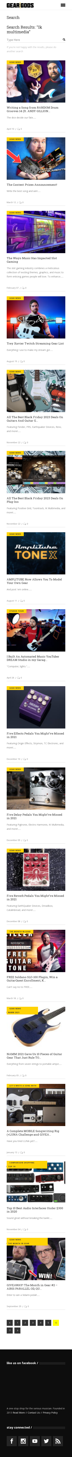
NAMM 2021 (14, 1012)
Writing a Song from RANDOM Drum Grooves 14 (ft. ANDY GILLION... (32, 109)
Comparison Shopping (21, 1163)
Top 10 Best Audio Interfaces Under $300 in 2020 (35, 1210)
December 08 (13, 921)
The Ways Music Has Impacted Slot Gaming (32, 260)
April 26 (10, 677)
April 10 (10, 128)
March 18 (11, 998)
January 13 (12, 1152)
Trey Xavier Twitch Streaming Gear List (35, 343)
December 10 (13, 758)
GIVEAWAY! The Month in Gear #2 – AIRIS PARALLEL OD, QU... (32, 1287)
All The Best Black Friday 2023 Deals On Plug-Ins (35, 500)
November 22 (13, 442)
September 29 (14, 1306)
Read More (19, 1412)
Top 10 (11, 1166)
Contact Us (34, 1412)
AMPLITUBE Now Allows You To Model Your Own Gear (34, 581)
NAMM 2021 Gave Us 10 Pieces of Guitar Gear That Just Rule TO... (34, 1055)
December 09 (13, 840)
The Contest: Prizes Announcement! (32, 185)
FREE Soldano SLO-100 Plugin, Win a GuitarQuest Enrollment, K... (32, 978)
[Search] (61, 40)
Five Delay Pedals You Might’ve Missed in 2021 (34, 816)
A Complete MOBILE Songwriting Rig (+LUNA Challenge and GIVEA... (33, 1132)
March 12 (11, 202)
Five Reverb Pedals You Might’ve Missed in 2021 (35, 897)
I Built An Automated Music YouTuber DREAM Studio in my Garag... (33, 658)
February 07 (13, 287)
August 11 (12, 600)
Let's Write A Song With (23, 1086)
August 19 (12, 361)
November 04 (13, 1229)
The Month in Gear (20, 931)
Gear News (15, 62)
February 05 (13, 1075)
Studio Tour (16, 611)
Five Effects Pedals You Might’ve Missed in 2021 (35, 735)
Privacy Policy (50, 1412)
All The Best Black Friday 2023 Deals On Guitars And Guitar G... (35, 418)
